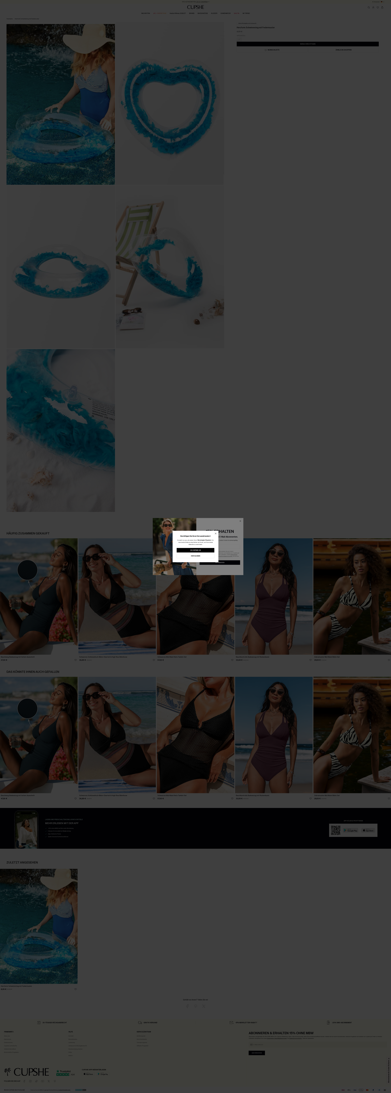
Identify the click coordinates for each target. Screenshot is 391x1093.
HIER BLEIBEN (195, 556)
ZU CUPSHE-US (195, 550)
